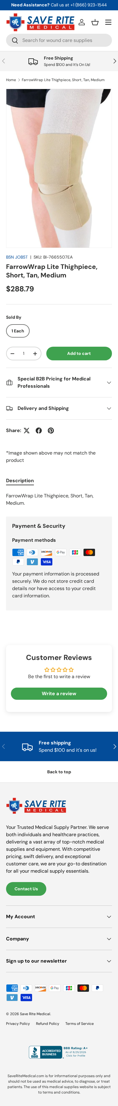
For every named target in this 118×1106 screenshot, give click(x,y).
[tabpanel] (59, 499)
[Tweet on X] (27, 430)
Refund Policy (47, 1023)
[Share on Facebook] (39, 430)
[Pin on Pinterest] (51, 430)
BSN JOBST (17, 257)
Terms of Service (79, 1023)
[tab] (20, 480)
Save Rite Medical (35, 1014)
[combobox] (59, 40)
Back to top (59, 772)
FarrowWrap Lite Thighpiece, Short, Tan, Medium (63, 79)
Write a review (59, 693)
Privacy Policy (18, 1023)
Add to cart (79, 353)
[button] (95, 22)
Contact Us (26, 888)
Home (11, 79)
